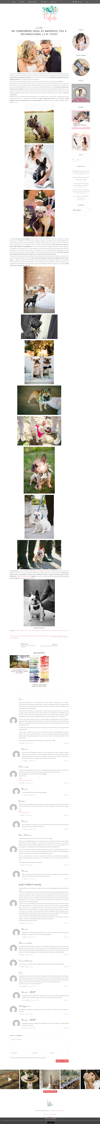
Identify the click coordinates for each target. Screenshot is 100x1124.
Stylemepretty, (24, 630)
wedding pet (16, 638)
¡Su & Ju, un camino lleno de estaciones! (48, 646)
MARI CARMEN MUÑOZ (30, 884)
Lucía (21, 972)
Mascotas (39, 27)
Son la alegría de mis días (42, 571)
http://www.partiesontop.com (25, 780)
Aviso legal (51, 1110)
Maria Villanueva (25, 835)
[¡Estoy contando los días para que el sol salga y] (70, 1079)
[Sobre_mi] (81, 50)
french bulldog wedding (26, 636)
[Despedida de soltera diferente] (81, 128)
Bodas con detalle (25, 943)
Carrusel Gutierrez (25, 960)
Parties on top (23, 766)
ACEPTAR (51, 1122)
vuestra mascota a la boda (23, 576)
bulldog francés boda (15, 636)
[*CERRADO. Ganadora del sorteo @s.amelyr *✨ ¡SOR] (90, 1079)
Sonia (21, 699)
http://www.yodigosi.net (24, 812)
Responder (66, 743)
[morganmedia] (50, 1106)
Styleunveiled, (31, 630)
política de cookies (89, 1120)
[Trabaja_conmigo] (81, 75)
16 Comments (65, 637)
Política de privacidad (59, 1110)
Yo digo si (22, 801)
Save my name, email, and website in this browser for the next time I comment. (28, 1057)
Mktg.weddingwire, (62, 630)
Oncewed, (49, 630)
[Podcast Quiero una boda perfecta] (81, 102)
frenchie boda (35, 636)
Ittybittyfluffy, (44, 630)
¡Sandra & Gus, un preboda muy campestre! (28, 646)
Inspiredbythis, (17, 630)
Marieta (25, 749)
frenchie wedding (44, 636)
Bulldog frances (25, 1006)
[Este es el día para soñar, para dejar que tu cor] (30, 1079)
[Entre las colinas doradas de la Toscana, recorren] (9, 1079)
